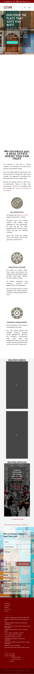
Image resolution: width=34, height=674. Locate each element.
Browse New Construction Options (16, 525)
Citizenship (7, 603)
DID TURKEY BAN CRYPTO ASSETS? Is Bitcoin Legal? (17, 647)
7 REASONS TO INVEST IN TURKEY (13, 636)
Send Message (23, 564)
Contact (6, 611)
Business (7, 607)
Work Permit (8, 609)
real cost (23, 215)
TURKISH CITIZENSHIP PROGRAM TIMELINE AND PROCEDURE (16, 474)
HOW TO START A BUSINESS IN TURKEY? (14, 633)
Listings (17, 93)
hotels (29, 182)
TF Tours (7, 655)
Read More (17, 511)
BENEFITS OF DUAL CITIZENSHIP (12, 645)
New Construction (16, 657)
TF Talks (6, 653)
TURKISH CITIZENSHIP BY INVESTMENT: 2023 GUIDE (17, 617)
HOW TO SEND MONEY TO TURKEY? (13, 635)
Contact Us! (12, 42)
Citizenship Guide (18, 519)
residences (15, 186)
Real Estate (7, 605)
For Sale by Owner (16, 659)
